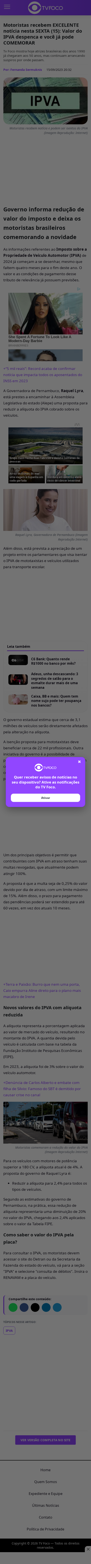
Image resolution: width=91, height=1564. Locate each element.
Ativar (45, 798)
